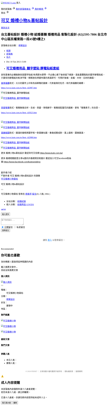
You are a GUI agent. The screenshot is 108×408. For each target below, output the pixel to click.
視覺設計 (22, 45)
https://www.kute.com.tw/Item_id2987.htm (19, 88)
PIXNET (34, 371)
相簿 (8, 51)
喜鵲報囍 (5, 133)
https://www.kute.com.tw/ (51, 153)
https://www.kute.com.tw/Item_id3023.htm (19, 112)
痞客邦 (28, 194)
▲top (3, 209)
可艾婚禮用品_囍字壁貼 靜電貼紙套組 (32, 68)
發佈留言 (5, 230)
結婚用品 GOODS (25, 204)
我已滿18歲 (6, 403)
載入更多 (5, 214)
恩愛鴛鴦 (5, 108)
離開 (15, 403)
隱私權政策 (69, 371)
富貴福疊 (5, 83)
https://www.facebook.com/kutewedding (22, 162)
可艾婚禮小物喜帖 (9, 179)
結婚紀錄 (21, 201)
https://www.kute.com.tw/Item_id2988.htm (19, 137)
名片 (8, 57)
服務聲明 (79, 371)
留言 (34, 194)
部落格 (9, 54)
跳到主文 (5, 28)
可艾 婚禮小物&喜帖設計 (24, 20)
